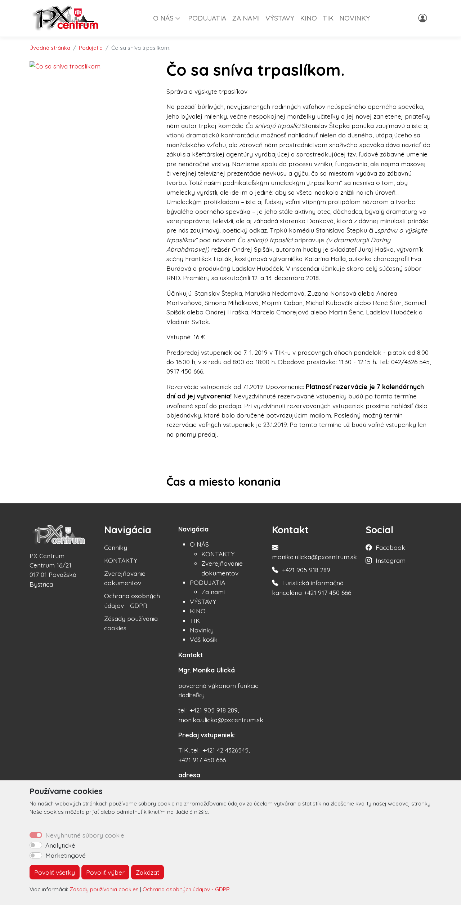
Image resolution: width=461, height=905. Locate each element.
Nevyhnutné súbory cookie (84, 835)
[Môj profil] (423, 18)
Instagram (391, 560)
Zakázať (147, 872)
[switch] (36, 845)
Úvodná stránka (50, 47)
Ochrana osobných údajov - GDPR (186, 889)
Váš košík (204, 639)
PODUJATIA (207, 18)
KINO (308, 18)
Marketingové (65, 855)
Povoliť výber (105, 872)
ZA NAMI (246, 18)
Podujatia (91, 47)
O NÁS (199, 544)
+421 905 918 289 (306, 570)
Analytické (60, 845)
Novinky (202, 630)
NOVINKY (354, 18)
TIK (328, 18)
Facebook (390, 547)
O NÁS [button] (163, 18)
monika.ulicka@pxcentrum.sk (314, 557)
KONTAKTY (120, 560)
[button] (180, 18)
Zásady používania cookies (104, 889)
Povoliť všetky (54, 872)
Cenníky (115, 547)
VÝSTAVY (279, 18)
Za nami (213, 592)
